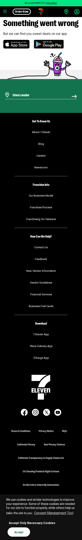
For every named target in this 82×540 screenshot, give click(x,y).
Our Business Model (41, 195)
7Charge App (41, 357)
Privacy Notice (46, 430)
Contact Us (41, 247)
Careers (41, 155)
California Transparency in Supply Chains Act (41, 457)
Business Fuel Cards (41, 306)
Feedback (41, 259)
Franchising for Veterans (41, 219)
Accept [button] (18, 532)
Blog (41, 143)
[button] (5, 11)
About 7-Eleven (41, 132)
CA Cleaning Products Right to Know (41, 471)
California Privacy (26, 444)
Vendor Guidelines (41, 282)
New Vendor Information (41, 270)
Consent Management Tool (53, 513)
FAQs (64, 430)
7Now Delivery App (41, 346)
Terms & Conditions (20, 430)
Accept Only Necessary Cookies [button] (32, 523)
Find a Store (51, 3)
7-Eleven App (41, 334)
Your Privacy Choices (54, 444)
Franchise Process (41, 207)
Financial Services (41, 294)
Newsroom (41, 167)
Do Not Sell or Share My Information (41, 484)
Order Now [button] (22, 11)
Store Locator (20, 89)
